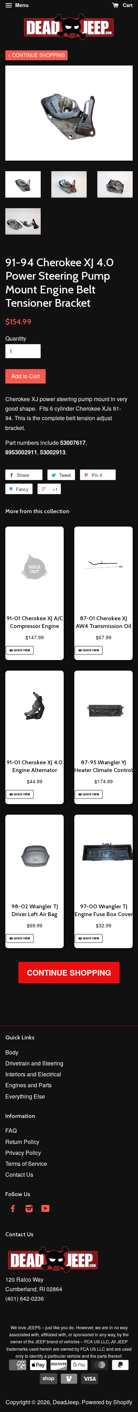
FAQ (11, 1130)
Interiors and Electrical (33, 1074)
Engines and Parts (28, 1085)
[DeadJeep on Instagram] (29, 1209)
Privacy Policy (23, 1153)
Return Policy (22, 1142)
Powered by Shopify (107, 1402)
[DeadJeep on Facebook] (13, 1209)
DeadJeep (66, 1402)
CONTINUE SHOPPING (69, 972)
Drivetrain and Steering (34, 1063)
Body (11, 1052)
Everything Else (25, 1096)
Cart (127, 4)
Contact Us (19, 1174)
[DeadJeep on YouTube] (45, 1209)
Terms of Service (26, 1163)
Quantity (15, 338)
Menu (21, 4)
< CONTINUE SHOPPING (36, 54)
